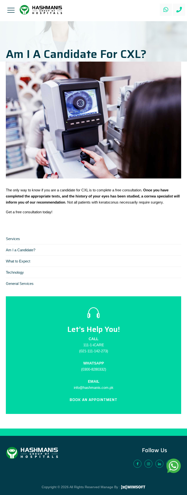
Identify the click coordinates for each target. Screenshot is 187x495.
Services (13, 239)
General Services (20, 283)
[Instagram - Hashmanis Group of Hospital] (148, 464)
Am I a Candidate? (20, 250)
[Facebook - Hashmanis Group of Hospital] (137, 464)
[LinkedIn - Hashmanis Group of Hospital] (159, 464)
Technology (15, 272)
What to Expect (18, 261)
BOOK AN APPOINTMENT (93, 400)
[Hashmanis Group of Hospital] (40, 9)
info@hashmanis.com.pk (93, 387)
